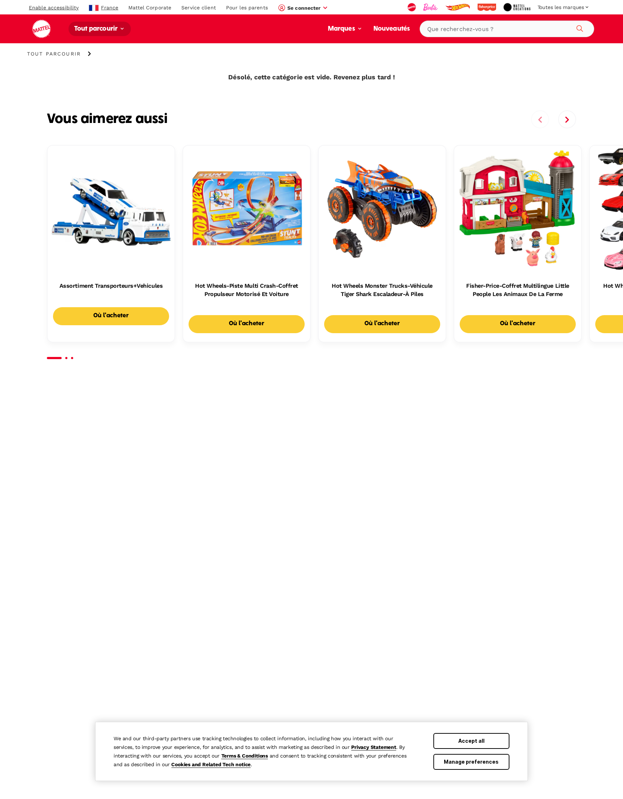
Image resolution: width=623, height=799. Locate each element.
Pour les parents (247, 7)
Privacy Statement (373, 747)
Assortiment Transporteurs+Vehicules (111, 285)
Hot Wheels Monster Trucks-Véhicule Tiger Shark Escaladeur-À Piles (382, 289)
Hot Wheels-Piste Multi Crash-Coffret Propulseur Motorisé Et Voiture (246, 289)
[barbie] (431, 7)
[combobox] (507, 29)
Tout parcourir (96, 29)
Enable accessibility (54, 7)
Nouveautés (392, 29)
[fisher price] (487, 7)
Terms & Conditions (244, 756)
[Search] (578, 27)
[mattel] (412, 7)
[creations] (517, 7)
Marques (342, 29)
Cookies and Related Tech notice (211, 764)
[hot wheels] (458, 7)
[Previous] (540, 119)
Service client (198, 7)
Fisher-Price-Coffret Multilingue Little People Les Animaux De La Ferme (517, 289)
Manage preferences (471, 762)
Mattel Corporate (149, 7)
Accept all (471, 741)
